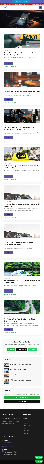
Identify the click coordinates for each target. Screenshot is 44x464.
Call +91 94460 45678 (23, 397)
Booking (26, 423)
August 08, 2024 (7, 88)
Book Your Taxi (22, 349)
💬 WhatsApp (39, 457)
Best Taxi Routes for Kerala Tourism (18, 369)
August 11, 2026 (14, 374)
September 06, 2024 (8, 278)
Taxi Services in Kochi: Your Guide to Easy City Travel (22, 91)
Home (20, 21)
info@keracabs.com (8, 446)
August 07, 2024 (7, 50)
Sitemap (26, 433)
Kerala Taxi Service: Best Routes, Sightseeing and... (21, 364)
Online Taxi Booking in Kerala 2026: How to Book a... (21, 380)
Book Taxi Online (23, 401)
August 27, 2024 (7, 201)
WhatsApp (33, 349)
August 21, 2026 (14, 363)
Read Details (8, 63)
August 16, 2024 (7, 125)
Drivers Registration (28, 425)
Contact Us (26, 430)
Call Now (12, 349)
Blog (25, 428)
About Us (26, 420)
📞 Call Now (39, 461)
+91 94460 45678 (8, 442)
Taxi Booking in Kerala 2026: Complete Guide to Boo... (22, 376)
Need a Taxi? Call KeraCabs (10, 66)
